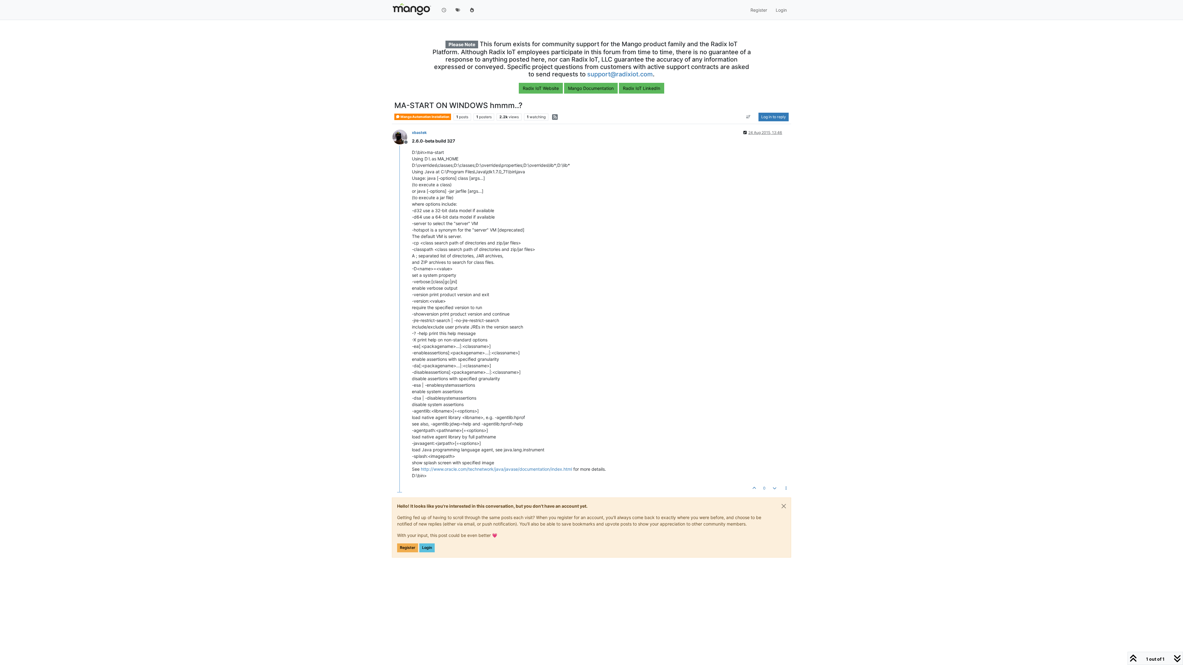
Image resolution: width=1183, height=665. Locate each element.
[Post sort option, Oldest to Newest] (748, 117)
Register (407, 547)
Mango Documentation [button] (591, 88)
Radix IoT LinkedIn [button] (641, 88)
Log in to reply (773, 117)
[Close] (784, 506)
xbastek (419, 132)
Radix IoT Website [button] (541, 88)
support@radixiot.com (620, 74)
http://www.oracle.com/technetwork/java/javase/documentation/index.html (496, 469)
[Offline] (402, 136)
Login (427, 547)
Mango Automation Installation (424, 117)
